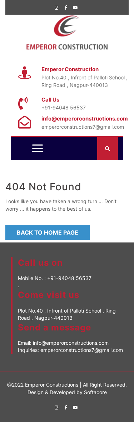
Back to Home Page (47, 232)
